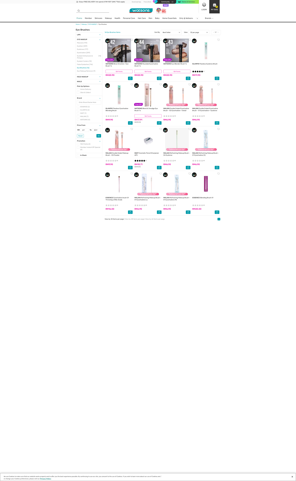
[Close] (292, 476)
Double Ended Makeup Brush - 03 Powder (117, 154)
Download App (136, 2)
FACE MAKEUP (82, 77)
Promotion (81, 141)
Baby (157, 18)
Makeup (108, 18)
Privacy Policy (45, 478)
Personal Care (129, 18)
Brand (79, 98)
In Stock (83, 155)
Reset (80, 136)
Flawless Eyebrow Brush (204, 64)
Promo (79, 18)
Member (88, 18)
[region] (148, 477)
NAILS (79, 82)
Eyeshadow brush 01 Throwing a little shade (117, 199)
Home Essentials (169, 18)
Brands (208, 18)
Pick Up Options (83, 86)
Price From (81, 125)
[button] (214, 6)
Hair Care (142, 18)
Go (99, 136)
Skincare (98, 18)
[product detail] (119, 50)
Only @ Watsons (186, 18)
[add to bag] (130, 78)
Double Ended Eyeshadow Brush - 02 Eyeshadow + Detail (176, 109)
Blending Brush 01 (202, 198)
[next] (197, 18)
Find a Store (147, 2)
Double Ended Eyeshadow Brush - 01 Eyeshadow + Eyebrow (205, 109)
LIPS (78, 35)
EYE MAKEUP (82, 39)
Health (117, 18)
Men (150, 18)
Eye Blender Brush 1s (175, 64)
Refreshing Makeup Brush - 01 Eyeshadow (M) (176, 199)
